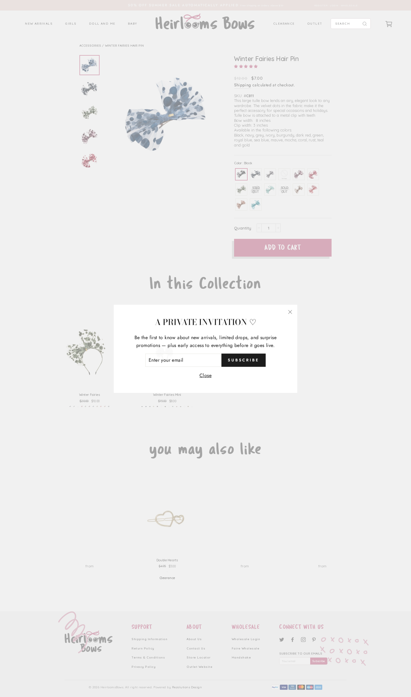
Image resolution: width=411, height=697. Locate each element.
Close (205, 375)
